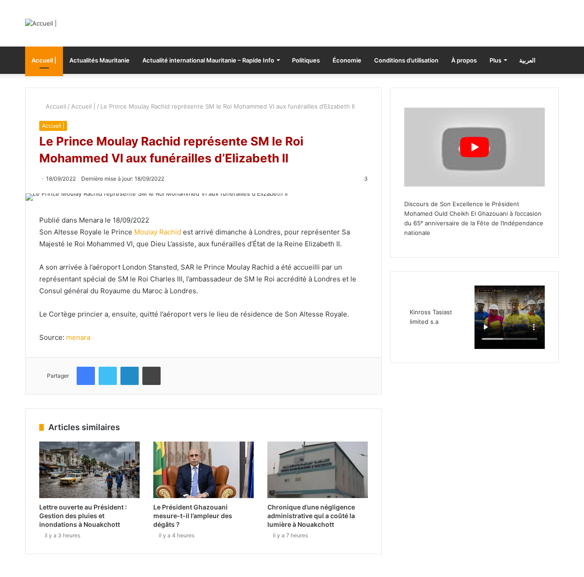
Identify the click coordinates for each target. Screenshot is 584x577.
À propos (464, 60)
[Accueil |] (41, 23)
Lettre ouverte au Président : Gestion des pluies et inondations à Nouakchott (83, 515)
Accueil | (44, 60)
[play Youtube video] (474, 147)
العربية (527, 60)
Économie (347, 60)
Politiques (306, 60)
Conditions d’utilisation (406, 60)
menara (78, 337)
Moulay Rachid (157, 232)
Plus (495, 60)
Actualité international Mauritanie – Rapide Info (208, 60)
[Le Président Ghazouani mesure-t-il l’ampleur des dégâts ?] (203, 470)
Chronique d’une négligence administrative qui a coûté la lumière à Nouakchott (311, 515)
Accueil (55, 106)
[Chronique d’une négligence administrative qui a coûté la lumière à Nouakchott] (317, 470)
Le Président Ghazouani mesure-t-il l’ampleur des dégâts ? (192, 515)
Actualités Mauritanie (99, 60)
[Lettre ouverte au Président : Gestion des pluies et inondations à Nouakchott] (89, 470)
